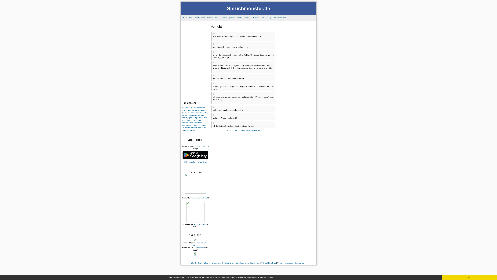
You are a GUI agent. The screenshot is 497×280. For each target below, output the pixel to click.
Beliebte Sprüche (213, 18)
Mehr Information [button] (266, 277)
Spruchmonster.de (248, 8)
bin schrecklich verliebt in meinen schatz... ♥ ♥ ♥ (231, 47)
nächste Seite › (245, 131)
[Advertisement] (195, 60)
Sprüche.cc (255, 263)
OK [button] (469, 277)
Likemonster (216, 263)
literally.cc (272, 263)
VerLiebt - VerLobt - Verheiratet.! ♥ (225, 118)
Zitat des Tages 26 (202, 146)
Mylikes (264, 263)
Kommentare (199, 224)
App (190, 18)
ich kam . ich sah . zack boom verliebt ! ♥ (228, 79)
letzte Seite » (257, 131)
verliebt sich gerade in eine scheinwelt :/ (228, 110)
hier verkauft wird (201, 198)
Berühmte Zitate (228, 263)
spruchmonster (201, 113)
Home (184, 18)
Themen (255, 18)
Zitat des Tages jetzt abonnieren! (273, 18)
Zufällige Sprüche (243, 18)
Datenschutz (299, 263)
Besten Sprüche (228, 18)
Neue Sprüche (199, 18)
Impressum (289, 263)
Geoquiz (280, 263)
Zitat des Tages (197, 263)
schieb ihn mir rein (198, 120)
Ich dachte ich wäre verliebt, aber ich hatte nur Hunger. (233, 126)
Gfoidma (207, 263)
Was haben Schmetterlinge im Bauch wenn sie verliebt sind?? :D (237, 36)
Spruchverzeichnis (243, 263)
